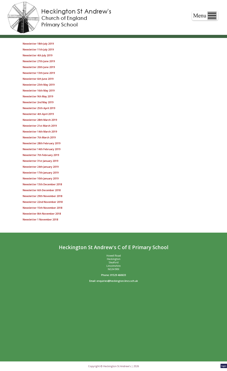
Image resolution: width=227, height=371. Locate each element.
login (223, 366)
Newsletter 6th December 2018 (42, 190)
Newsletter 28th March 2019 (40, 120)
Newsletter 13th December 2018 (42, 184)
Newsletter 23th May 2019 (39, 84)
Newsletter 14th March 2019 (40, 131)
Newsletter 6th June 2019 (38, 79)
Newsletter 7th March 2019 (39, 137)
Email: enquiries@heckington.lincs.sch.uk (113, 281)
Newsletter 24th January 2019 (41, 166)
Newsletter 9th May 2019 (38, 96)
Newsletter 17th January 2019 (41, 172)
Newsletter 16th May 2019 (39, 90)
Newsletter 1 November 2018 (40, 219)
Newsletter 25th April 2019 (39, 108)
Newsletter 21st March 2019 (40, 125)
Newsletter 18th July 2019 (38, 43)
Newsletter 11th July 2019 (38, 49)
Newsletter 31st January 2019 (40, 161)
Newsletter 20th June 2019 (39, 67)
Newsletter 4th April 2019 (38, 114)
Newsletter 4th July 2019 (37, 55)
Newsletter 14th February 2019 (42, 149)
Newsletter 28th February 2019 (41, 143)
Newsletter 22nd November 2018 (43, 202)
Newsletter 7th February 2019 (41, 155)
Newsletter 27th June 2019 (39, 61)
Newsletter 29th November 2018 (42, 196)
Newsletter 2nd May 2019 (38, 102)
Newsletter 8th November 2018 (42, 213)
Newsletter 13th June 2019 (39, 73)
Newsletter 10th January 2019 (41, 178)
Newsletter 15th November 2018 (42, 207)
